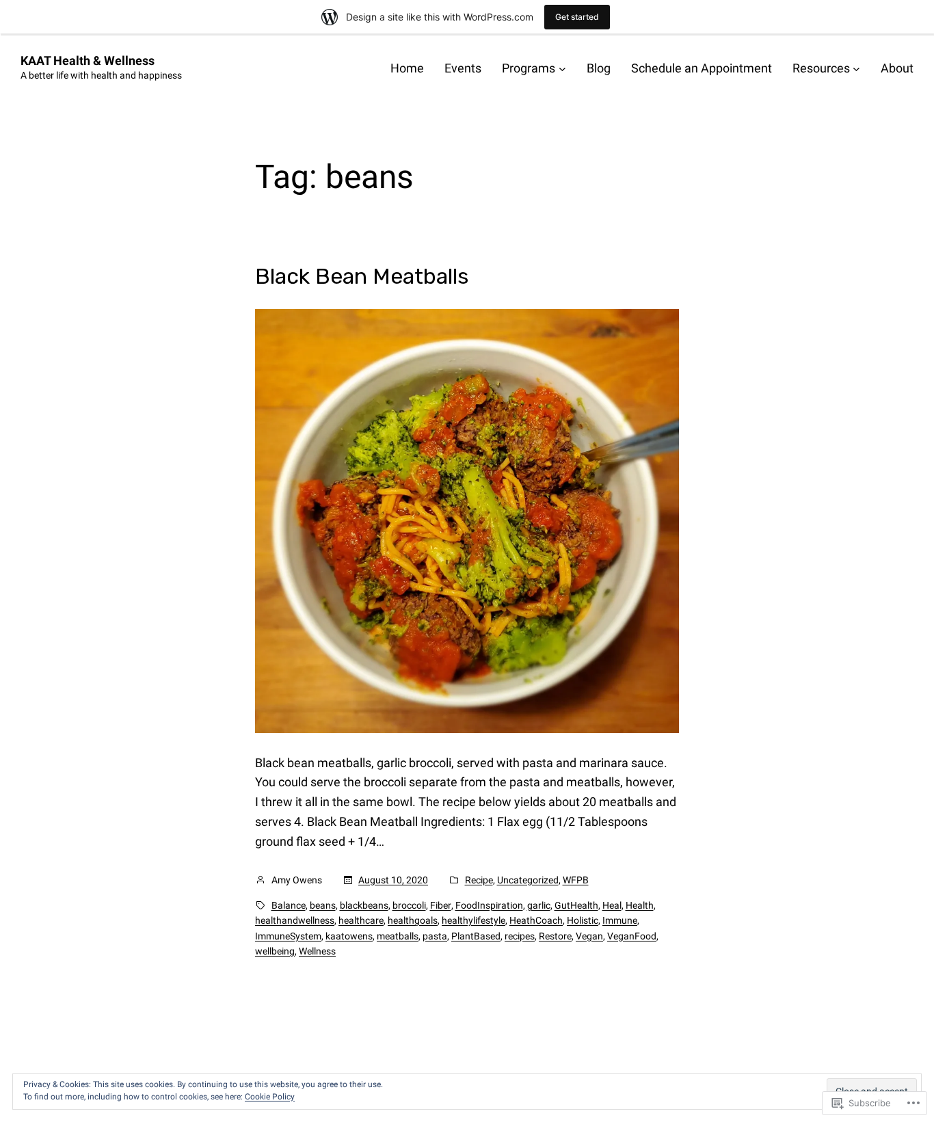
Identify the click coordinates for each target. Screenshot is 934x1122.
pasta (435, 936)
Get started (577, 17)
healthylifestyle (473, 920)
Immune (619, 920)
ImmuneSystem (288, 936)
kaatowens (349, 936)
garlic (538, 905)
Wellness (317, 951)
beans (323, 905)
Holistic (582, 920)
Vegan (589, 936)
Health (640, 905)
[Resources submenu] (856, 68)
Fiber (440, 905)
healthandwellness (294, 920)
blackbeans (364, 905)
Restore (555, 936)
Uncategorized (528, 879)
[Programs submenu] (562, 68)
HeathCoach (536, 920)
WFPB (576, 879)
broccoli (409, 905)
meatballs (397, 936)
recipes (520, 936)
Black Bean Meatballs (361, 276)
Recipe (479, 879)
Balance (288, 905)
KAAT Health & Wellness (88, 60)
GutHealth (576, 905)
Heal (612, 905)
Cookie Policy (270, 1096)
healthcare (361, 920)
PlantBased (476, 936)
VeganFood (631, 936)
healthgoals (413, 920)
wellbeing (275, 951)
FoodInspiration (489, 905)
